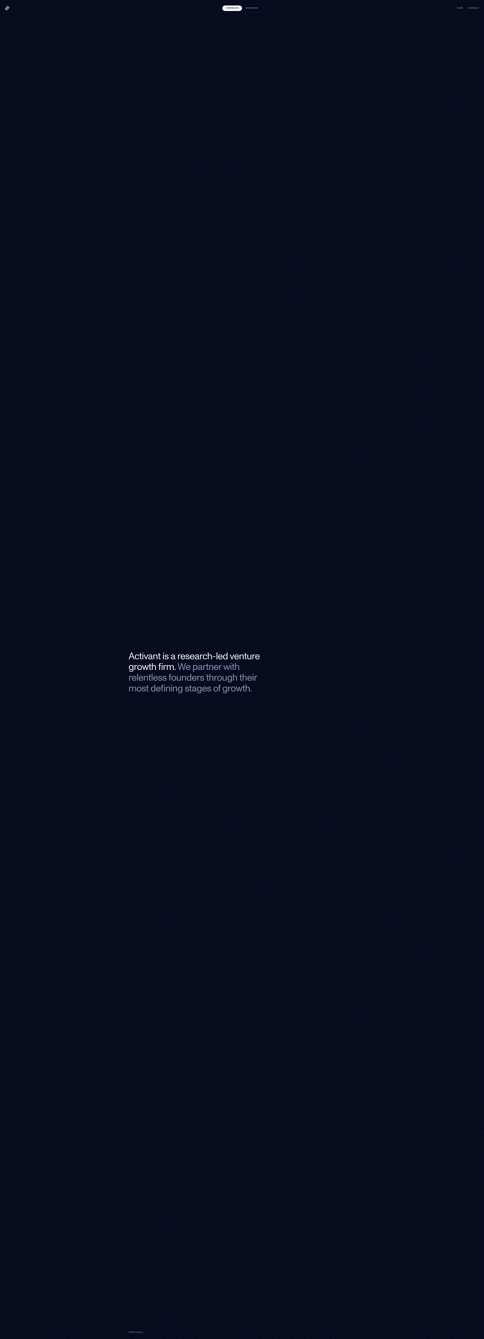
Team (459, 8)
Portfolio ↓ (136, 1332)
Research (252, 8)
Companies (232, 8)
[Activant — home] (7, 8)
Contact (473, 8)
